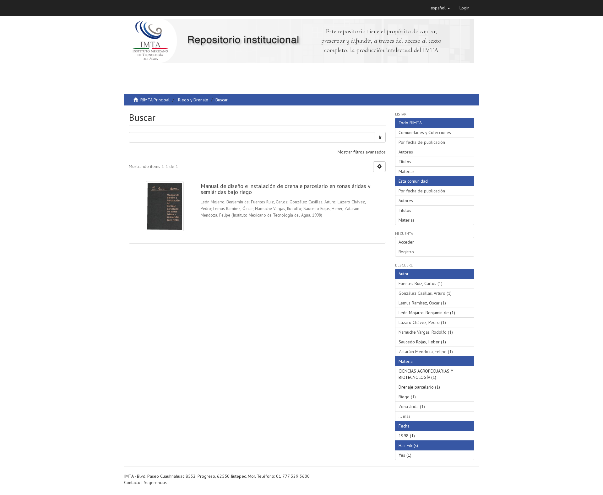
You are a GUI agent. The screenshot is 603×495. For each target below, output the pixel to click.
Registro (406, 252)
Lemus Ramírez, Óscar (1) (422, 303)
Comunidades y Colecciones (425, 132)
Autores (406, 152)
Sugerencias (155, 482)
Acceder (406, 242)
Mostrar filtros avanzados (362, 152)
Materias (407, 171)
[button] (440, 8)
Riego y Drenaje (193, 100)
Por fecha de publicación (422, 142)
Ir (380, 137)
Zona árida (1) (412, 406)
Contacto (132, 482)
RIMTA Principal (155, 100)
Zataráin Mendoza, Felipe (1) (426, 351)
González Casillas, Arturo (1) (425, 293)
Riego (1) (407, 397)
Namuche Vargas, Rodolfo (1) (426, 332)
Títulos (405, 161)
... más (404, 416)
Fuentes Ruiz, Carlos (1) (421, 283)
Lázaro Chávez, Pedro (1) (422, 322)
